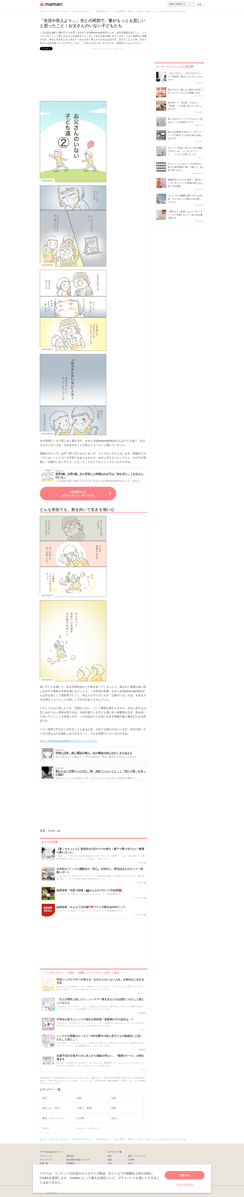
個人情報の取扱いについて (78, 1159)
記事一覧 (44, 1163)
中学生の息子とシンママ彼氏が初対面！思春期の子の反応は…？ (95, 1019)
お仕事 (131, 1159)
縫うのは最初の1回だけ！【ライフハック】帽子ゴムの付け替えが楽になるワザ (185, 135)
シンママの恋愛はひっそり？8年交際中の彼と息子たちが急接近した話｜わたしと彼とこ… (100, 1037)
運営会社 (70, 1155)
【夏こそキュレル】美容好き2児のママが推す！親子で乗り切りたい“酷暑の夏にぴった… (100, 850)
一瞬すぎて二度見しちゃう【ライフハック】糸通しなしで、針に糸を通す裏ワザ (185, 214)
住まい (131, 1163)
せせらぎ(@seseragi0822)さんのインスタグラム (68, 741)
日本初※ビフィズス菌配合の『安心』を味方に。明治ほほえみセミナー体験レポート (100, 870)
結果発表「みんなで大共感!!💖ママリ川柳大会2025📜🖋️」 (92, 907)
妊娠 (110, 1159)
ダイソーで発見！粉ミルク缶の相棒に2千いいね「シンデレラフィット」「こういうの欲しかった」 (185, 151)
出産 (110, 1163)
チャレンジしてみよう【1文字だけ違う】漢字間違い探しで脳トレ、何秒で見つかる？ (185, 167)
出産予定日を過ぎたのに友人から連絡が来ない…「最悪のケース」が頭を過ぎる (100, 1057)
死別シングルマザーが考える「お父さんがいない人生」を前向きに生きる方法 (100, 981)
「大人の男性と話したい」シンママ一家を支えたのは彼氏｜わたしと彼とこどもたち (100, 1001)
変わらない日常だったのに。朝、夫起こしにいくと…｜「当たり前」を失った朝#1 (100, 772)
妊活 (110, 1155)
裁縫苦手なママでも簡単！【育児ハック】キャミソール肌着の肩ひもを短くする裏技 (185, 183)
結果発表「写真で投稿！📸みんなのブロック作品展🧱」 (90, 890)
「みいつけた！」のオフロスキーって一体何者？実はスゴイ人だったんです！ (185, 76)
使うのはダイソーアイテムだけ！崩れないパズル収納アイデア (185, 120)
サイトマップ (46, 1159)
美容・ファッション (137, 1155)
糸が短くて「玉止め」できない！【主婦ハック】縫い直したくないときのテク (185, 105)
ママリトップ (46, 1155)
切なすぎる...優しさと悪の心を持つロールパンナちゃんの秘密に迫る (185, 91)
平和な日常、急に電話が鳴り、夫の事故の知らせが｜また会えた (93, 753)
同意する (185, 1175)
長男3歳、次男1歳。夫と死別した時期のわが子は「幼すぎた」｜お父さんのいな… (99, 475)
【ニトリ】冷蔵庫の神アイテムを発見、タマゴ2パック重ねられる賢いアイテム (185, 198)
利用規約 (70, 1163)
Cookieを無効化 (184, 1184)
